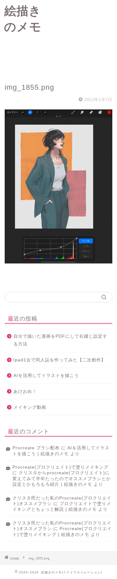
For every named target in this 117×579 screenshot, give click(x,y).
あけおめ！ (25, 391)
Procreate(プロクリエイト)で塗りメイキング (60, 467)
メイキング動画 (29, 407)
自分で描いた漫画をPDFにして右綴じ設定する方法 (60, 340)
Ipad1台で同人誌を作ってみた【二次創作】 (59, 360)
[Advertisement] (81, 37)
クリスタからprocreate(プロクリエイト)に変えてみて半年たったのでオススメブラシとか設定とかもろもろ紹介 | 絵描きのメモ (61, 478)
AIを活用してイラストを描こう (46, 375)
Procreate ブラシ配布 (36, 448)
